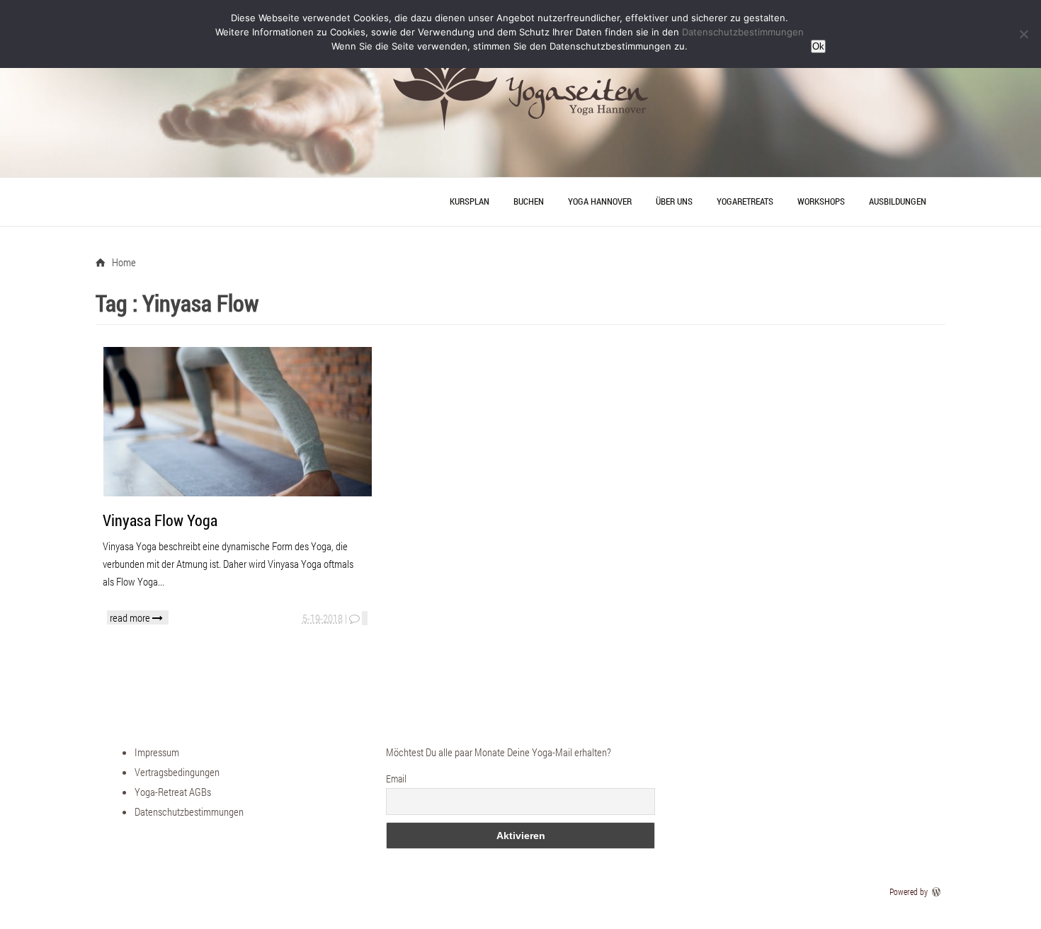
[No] (1023, 34)
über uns (674, 201)
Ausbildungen (897, 201)
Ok (818, 46)
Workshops (821, 201)
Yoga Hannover (600, 201)
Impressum (157, 752)
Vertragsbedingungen (177, 772)
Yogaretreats (745, 201)
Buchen (528, 201)
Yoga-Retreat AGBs (173, 792)
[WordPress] (937, 891)
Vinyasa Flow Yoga (160, 520)
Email (396, 778)
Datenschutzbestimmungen (189, 811)
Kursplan (469, 201)
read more (131, 617)
